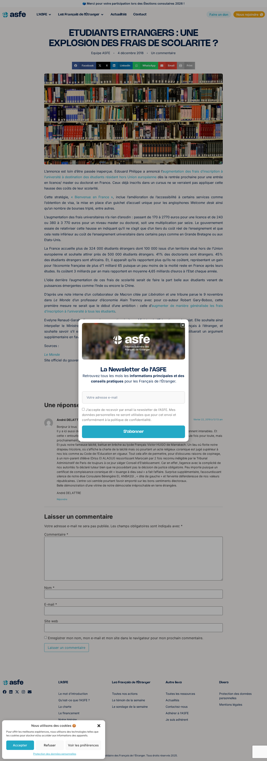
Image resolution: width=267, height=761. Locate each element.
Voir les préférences (83, 745)
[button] (99, 726)
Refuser (50, 745)
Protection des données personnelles (54, 753)
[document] (133, 380)
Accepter (20, 745)
